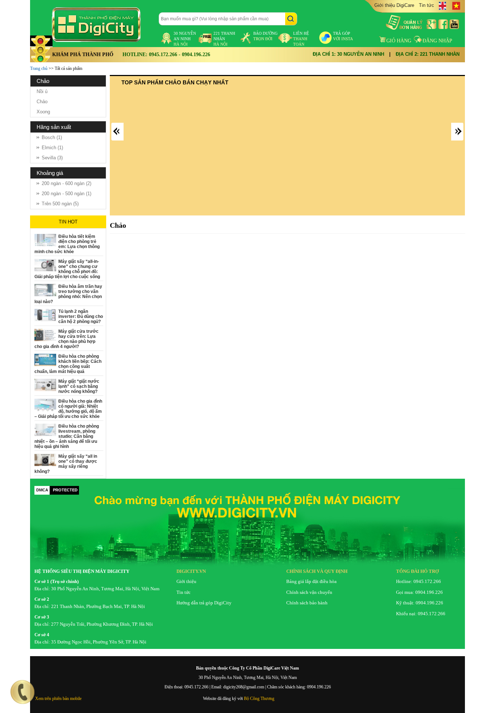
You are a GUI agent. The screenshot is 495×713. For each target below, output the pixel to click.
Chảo (42, 101)
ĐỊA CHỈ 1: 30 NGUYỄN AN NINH (348, 54)
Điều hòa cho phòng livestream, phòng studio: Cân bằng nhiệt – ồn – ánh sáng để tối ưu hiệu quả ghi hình (66, 436)
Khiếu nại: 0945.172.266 (420, 613)
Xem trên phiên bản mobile (58, 698)
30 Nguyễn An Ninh (185, 38)
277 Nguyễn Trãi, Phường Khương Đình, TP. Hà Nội (102, 624)
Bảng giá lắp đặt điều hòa (311, 581)
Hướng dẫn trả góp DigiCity (204, 602)
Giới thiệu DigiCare (394, 5)
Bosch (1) (52, 137)
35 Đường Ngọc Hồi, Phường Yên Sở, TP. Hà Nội (98, 642)
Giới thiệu (186, 581)
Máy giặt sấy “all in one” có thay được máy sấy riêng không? (65, 464)
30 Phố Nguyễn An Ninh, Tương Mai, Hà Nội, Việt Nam (105, 588)
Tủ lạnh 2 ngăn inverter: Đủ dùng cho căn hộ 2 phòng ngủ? (80, 316)
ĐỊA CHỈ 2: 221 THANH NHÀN (427, 54)
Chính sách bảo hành (307, 602)
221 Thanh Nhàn (224, 38)
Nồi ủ (42, 91)
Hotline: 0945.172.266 (418, 581)
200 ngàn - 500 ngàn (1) (66, 193)
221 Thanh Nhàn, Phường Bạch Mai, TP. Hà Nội (98, 606)
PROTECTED (65, 490)
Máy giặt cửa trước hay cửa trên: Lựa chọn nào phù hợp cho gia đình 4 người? (66, 339)
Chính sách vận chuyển (309, 592)
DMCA (42, 490)
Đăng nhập (437, 40)
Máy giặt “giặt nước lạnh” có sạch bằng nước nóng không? (78, 386)
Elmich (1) (52, 147)
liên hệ (301, 38)
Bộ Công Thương (259, 698)
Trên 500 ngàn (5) (60, 203)
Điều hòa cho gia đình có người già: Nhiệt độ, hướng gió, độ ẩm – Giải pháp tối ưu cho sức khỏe (68, 409)
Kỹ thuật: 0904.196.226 (419, 602)
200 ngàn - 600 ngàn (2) (66, 183)
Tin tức (426, 5)
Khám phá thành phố (82, 54)
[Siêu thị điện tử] (102, 24)
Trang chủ (38, 68)
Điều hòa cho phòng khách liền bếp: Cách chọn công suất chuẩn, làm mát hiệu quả (67, 364)
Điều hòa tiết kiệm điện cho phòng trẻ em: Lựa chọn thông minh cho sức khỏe (67, 244)
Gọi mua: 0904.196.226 (419, 592)
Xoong (43, 111)
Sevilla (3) (52, 157)
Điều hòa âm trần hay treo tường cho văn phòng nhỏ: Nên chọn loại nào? (68, 294)
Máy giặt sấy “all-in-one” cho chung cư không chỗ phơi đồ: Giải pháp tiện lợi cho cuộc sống (67, 269)
